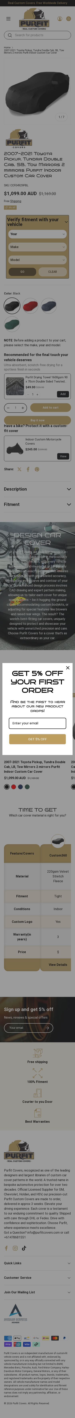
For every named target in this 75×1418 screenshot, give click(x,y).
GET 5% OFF (37, 739)
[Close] (68, 668)
